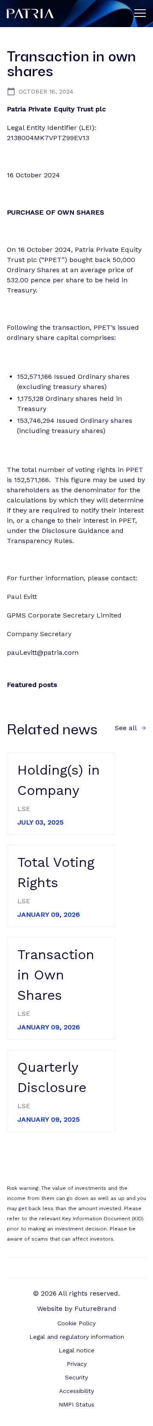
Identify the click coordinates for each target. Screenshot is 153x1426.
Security (76, 1377)
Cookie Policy (76, 1323)
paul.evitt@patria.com (43, 652)
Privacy (77, 1363)
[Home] (66, 13)
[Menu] (140, 13)
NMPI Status (76, 1404)
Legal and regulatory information (76, 1336)
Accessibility (76, 1390)
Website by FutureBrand (76, 1309)
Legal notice (76, 1350)
